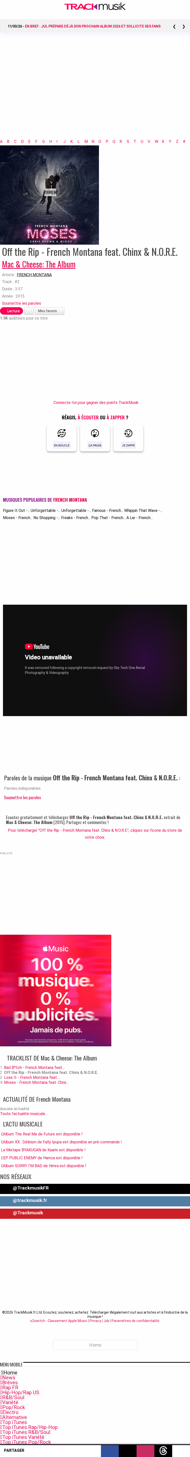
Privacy (95, 1321)
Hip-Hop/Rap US (20, 1392)
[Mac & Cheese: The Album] (49, 194)
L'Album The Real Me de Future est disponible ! (42, 1134)
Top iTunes (14, 1422)
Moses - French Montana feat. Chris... (36, 1082)
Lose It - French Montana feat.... (32, 1077)
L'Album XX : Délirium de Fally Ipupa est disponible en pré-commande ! (61, 1142)
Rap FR (10, 1388)
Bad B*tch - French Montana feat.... (34, 1067)
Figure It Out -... (16, 510)
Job (106, 1321)
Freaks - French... (75, 517)
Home (10, 1373)
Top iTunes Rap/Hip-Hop (30, 1427)
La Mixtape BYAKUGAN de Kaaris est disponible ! (43, 1150)
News (8, 1378)
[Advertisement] (95, 92)
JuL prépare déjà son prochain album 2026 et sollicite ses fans (93, 26)
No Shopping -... (46, 517)
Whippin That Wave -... (143, 510)
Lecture (13, 311)
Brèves (10, 1383)
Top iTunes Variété (23, 1437)
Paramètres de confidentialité (135, 1321)
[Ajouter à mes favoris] (29, 311)
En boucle (62, 445)
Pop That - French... (108, 517)
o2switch (37, 1321)
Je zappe (128, 445)
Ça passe (95, 445)
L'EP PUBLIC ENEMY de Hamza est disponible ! (42, 1158)
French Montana (34, 274)
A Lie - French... (139, 517)
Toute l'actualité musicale (22, 1113)
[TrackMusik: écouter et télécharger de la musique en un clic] (95, 8)
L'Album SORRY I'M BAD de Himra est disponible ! (43, 1165)
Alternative (14, 1417)
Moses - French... (17, 517)
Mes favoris (48, 311)
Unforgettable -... (45, 510)
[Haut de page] (181, 1450)
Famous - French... (107, 510)
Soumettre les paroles (21, 303)
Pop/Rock (13, 1407)
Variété (10, 1402)
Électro (10, 1412)
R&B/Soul (13, 1397)
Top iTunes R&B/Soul (26, 1432)
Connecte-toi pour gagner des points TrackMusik (96, 402)
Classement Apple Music (67, 1321)
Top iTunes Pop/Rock (26, 1442)
